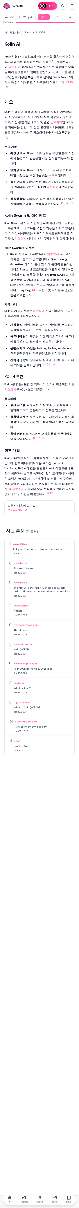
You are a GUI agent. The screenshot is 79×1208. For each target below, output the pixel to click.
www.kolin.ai (20, 544)
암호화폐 (14, 67)
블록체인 (14, 489)
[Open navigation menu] (72, 6)
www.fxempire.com (25, 663)
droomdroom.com (26, 721)
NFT (35, 290)
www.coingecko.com (26, 625)
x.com (17, 741)
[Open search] (63, 6)
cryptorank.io (22, 702)
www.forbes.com (24, 644)
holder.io (19, 683)
